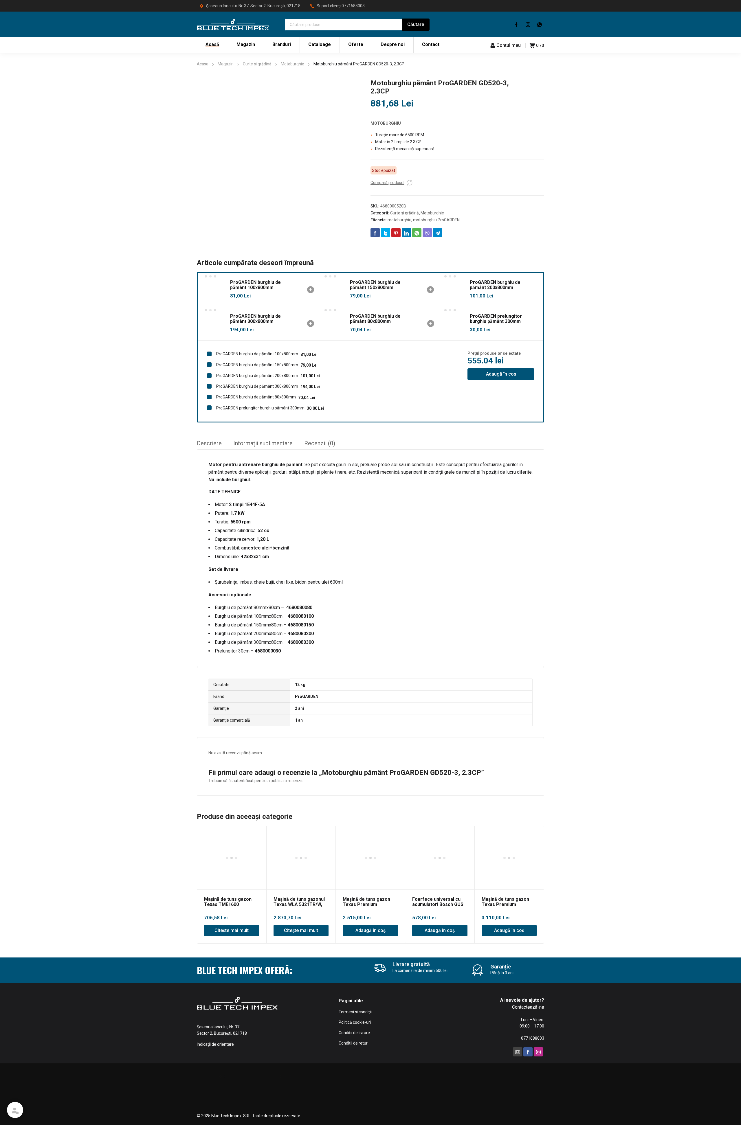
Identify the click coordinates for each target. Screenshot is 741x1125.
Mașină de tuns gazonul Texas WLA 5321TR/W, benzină (299, 904)
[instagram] (528, 24)
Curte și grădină (257, 64)
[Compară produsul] (409, 182)
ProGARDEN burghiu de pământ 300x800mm (255, 318)
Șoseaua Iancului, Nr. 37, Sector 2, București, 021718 (253, 5)
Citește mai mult (231, 930)
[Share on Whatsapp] (416, 232)
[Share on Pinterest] (396, 232)
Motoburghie (292, 64)
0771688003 (353, 5)
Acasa (202, 64)
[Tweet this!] (385, 232)
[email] (517, 1051)
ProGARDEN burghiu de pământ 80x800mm (375, 318)
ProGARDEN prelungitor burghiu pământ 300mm (496, 318)
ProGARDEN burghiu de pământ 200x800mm (495, 285)
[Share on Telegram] (437, 232)
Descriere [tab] (209, 443)
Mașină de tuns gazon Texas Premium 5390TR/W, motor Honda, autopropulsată (509, 907)
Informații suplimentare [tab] (263, 443)
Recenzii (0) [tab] (319, 443)
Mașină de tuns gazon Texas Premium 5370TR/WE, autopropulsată (366, 907)
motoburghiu (399, 220)
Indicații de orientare (215, 1044)
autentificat (243, 780)
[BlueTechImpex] (233, 24)
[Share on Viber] (427, 232)
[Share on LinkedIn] (406, 232)
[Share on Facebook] (375, 232)
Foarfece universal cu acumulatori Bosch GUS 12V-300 (437, 904)
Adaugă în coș (501, 374)
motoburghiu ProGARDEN (436, 220)
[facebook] (516, 24)
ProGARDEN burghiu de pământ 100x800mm (255, 285)
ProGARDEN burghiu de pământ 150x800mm (375, 285)
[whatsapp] (539, 24)
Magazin (226, 64)
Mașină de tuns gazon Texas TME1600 (228, 901)
